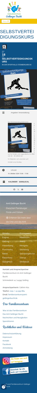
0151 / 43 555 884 (17, 291)
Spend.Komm (8, 321)
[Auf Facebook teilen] (14, 189)
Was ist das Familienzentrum (15, 310)
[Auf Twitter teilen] (18, 189)
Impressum (7, 337)
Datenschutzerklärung (12, 334)
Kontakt (6, 341)
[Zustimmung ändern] (3, 386)
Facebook (7, 344)
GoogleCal (24, 182)
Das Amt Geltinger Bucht (13, 314)
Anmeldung (8, 348)
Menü (6, 21)
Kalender (12, 182)
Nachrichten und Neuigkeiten (15, 318)
